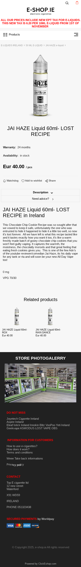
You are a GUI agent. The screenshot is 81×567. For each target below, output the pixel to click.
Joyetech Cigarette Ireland (23, 418)
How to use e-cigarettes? (22, 446)
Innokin (34, 425)
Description (40, 192)
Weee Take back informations (25, 458)
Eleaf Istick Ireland (18, 425)
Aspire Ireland (15, 421)
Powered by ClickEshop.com (40, 563)
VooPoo (50, 425)
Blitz (42, 425)
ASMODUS (27, 428)
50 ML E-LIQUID (34, 45)
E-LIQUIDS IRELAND (12, 45)
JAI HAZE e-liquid (55, 45)
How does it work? (18, 449)
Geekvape (13, 428)
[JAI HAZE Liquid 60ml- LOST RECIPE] (40, 86)
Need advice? (40, 198)
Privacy (15, 464)
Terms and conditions (20, 452)
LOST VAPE (43, 428)
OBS (54, 428)
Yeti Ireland (63, 425)
